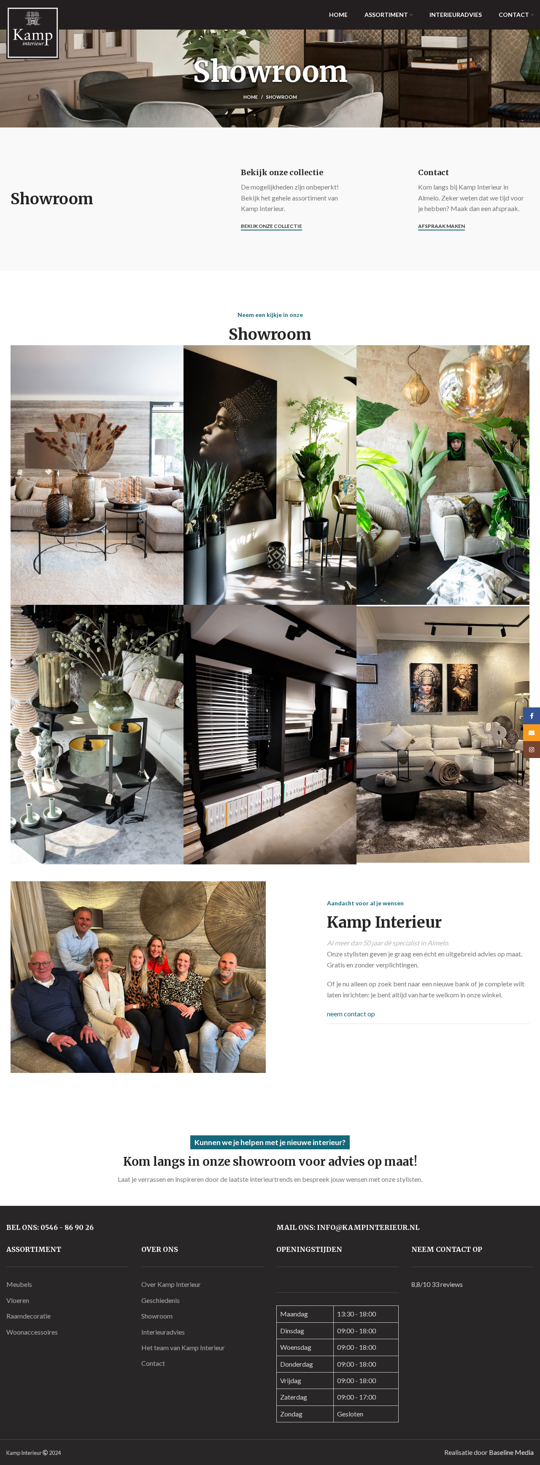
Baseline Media (511, 1452)
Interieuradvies (163, 1332)
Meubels (19, 1284)
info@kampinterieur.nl (368, 1227)
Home (250, 97)
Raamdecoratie (28, 1316)
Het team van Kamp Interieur (183, 1347)
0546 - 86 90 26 (67, 1227)
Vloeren (17, 1300)
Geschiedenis (160, 1300)
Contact (153, 1363)
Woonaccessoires (32, 1332)
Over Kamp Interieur (171, 1284)
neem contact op (351, 1014)
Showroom (157, 1316)
